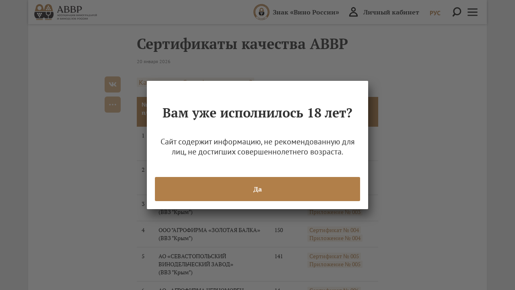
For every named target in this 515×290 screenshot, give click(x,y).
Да (257, 189)
